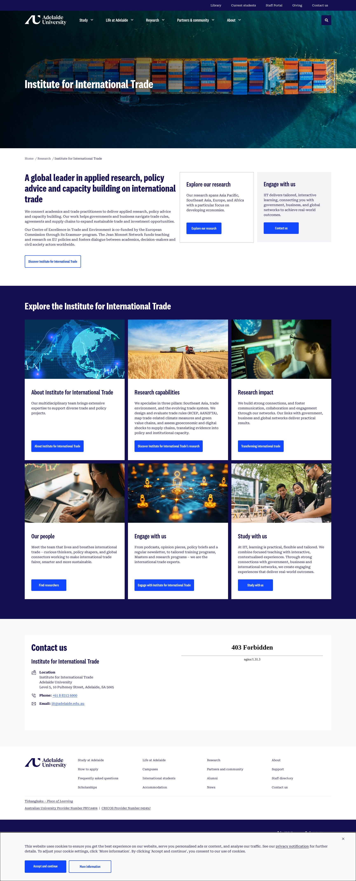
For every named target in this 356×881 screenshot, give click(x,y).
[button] (343, 839)
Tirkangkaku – (49, 801)
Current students (243, 5)
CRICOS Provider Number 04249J (126, 808)
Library (216, 5)
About (276, 760)
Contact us (320, 5)
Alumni (212, 778)
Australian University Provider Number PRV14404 (61, 808)
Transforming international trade (260, 446)
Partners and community (225, 769)
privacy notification (292, 846)
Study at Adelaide (91, 760)
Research (213, 760)
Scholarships (87, 787)
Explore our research (204, 228)
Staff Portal (274, 5)
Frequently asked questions (98, 778)
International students (159, 778)
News (211, 787)
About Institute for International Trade (57, 446)
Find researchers (49, 585)
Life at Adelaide (154, 760)
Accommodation (155, 787)
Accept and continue (45, 866)
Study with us (255, 585)
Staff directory (282, 778)
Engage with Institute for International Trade (164, 585)
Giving (297, 5)
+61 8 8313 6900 (65, 695)
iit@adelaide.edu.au (68, 704)
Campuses (150, 769)
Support (278, 769)
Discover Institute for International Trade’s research (168, 446)
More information (90, 866)
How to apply (88, 769)
